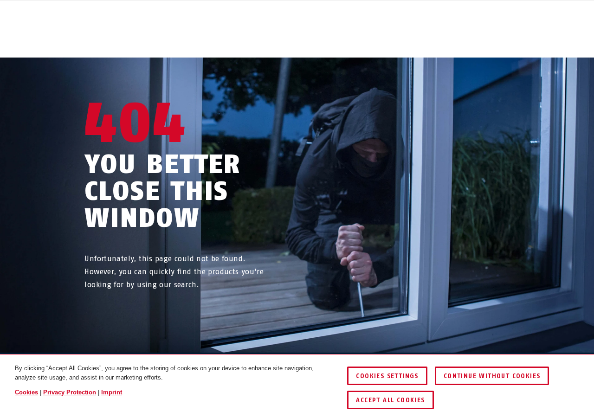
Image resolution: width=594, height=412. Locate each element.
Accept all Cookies (390, 400)
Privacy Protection (69, 392)
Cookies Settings (387, 376)
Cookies (26, 392)
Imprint (111, 392)
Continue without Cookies (492, 376)
